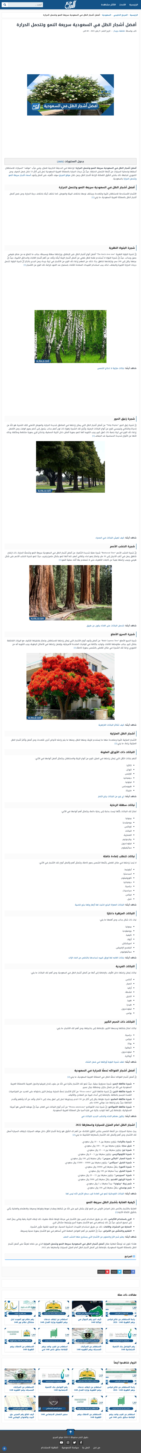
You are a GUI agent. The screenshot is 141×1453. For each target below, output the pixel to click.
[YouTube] (61, 1442)
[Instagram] (68, 1442)
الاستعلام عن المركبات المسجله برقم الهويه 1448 (89, 1348)
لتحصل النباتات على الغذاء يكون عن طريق (105, 626)
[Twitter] (74, 1442)
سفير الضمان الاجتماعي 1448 (54, 1414)
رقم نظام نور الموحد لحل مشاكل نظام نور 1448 (22, 1321)
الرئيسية (133, 5)
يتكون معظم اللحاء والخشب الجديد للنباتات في (102, 1116)
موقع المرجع (64, 175)
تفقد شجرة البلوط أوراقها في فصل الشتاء (105, 1062)
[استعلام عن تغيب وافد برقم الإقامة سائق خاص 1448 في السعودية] (53, 1336)
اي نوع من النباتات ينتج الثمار (111, 796)
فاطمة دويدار (119, 31)
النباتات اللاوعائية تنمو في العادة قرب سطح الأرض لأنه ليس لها (95, 1194)
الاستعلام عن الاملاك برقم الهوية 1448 (22, 1348)
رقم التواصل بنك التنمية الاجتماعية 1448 (123, 1348)
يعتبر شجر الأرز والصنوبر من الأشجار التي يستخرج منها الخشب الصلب (93, 1237)
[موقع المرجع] (70, 5)
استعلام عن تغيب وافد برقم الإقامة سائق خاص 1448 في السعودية (55, 1349)
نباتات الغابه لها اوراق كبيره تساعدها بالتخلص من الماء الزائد (96, 958)
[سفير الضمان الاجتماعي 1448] (53, 1404)
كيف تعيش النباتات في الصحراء (110, 538)
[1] (93, 197)
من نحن (96, 1447)
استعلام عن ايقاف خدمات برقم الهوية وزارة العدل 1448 (54, 1321)
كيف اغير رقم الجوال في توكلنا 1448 (89, 1321)
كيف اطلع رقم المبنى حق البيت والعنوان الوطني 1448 (21, 1416)
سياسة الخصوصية (70, 1447)
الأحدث (122, 5)
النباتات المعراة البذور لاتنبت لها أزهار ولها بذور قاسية (99, 905)
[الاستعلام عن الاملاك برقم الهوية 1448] (20, 1336)
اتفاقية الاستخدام (49, 1447)
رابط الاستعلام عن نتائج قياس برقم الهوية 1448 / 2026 (121, 1321)
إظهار (60, 161)
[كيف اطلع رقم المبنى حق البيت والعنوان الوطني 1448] (20, 1404)
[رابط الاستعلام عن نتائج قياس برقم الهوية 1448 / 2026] (121, 1309)
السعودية (106, 15)
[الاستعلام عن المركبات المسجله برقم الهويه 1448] (87, 1336)
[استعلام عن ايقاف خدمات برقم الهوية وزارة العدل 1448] (53, 1309)
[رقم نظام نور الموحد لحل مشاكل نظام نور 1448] (20, 1309)
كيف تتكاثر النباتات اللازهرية (111, 725)
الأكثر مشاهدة (108, 5)
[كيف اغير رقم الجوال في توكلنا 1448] (87, 1309)
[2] (116, 743)
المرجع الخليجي (120, 15)
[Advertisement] (70, 53)
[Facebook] (81, 1442)
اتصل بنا (86, 1447)
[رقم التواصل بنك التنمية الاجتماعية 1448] (121, 1336)
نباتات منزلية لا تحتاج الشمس (110, 368)
